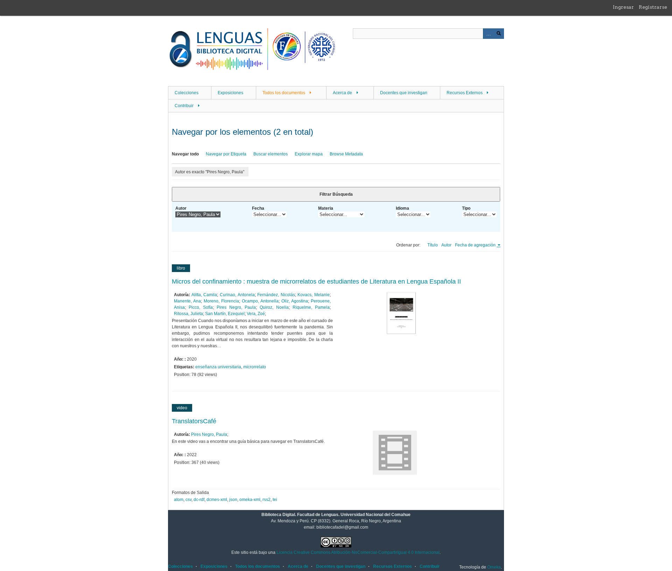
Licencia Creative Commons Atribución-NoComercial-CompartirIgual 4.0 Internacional (358, 552)
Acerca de (342, 92)
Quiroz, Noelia (274, 307)
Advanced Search (488, 33)
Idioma (402, 208)
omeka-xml (249, 499)
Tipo (466, 208)
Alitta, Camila (204, 294)
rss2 (266, 499)
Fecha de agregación (476, 245)
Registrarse (653, 7)
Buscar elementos (270, 154)
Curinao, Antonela (237, 294)
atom (178, 499)
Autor (181, 208)
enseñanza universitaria (218, 366)
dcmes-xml (216, 499)
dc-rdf (199, 499)
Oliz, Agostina (294, 301)
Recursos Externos (465, 92)
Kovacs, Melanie (314, 294)
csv (188, 499)
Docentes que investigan (403, 92)
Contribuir (184, 105)
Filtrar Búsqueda (336, 194)
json (233, 499)
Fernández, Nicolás (276, 294)
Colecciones (186, 92)
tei (275, 499)
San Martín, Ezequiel (225, 313)
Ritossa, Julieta (188, 313)
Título (432, 245)
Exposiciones (230, 92)
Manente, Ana (187, 301)
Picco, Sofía (201, 307)
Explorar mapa (309, 154)
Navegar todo (185, 154)
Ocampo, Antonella (260, 301)
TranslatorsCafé (194, 421)
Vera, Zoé (256, 313)
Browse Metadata (346, 154)
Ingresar (623, 7)
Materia (325, 208)
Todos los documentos (283, 92)
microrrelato (254, 366)
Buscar (498, 33)
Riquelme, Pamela (311, 307)
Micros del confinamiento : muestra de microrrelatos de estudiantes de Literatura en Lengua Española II (316, 281)
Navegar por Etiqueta (226, 154)
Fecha (258, 208)
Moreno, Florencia (221, 301)
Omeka (494, 567)
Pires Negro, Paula (236, 307)
